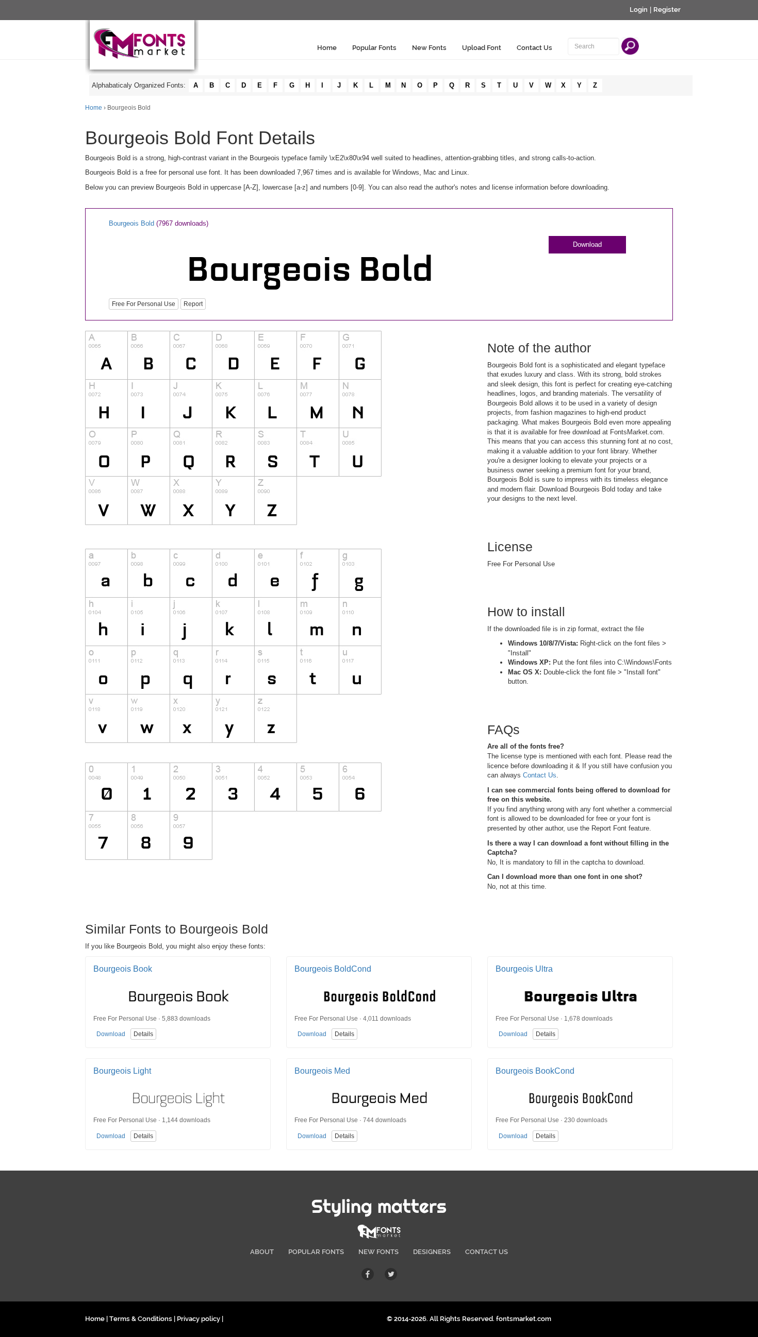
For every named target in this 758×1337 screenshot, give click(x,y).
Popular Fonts (374, 48)
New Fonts (429, 48)
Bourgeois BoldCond (332, 968)
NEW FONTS (378, 1252)
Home (327, 48)
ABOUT (262, 1252)
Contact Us (534, 48)
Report (193, 304)
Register (667, 9)
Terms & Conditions (140, 1319)
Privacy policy (198, 1319)
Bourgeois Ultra (524, 968)
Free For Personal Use (143, 304)
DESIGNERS (432, 1252)
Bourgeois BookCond (535, 1071)
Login (639, 9)
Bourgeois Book (122, 968)
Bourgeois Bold (131, 223)
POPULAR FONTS (316, 1252)
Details (143, 1034)
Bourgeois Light (122, 1071)
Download (587, 244)
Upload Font (481, 48)
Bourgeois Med (322, 1071)
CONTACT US (486, 1252)
